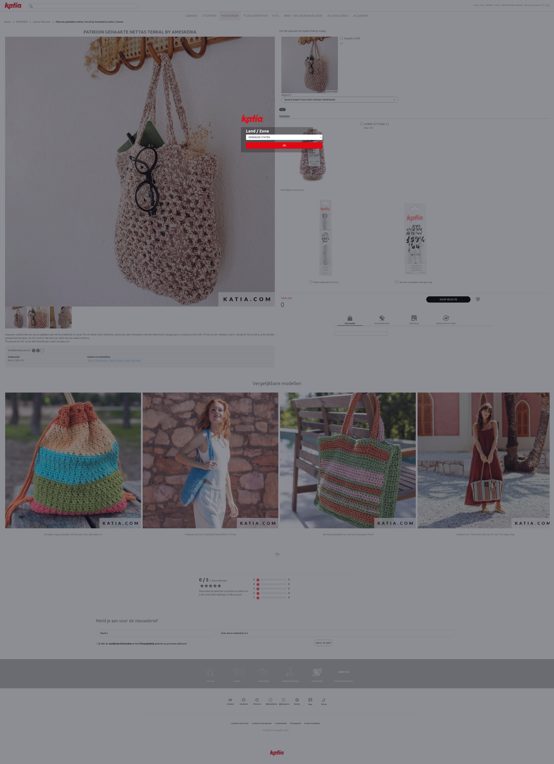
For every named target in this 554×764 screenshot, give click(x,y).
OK (284, 145)
